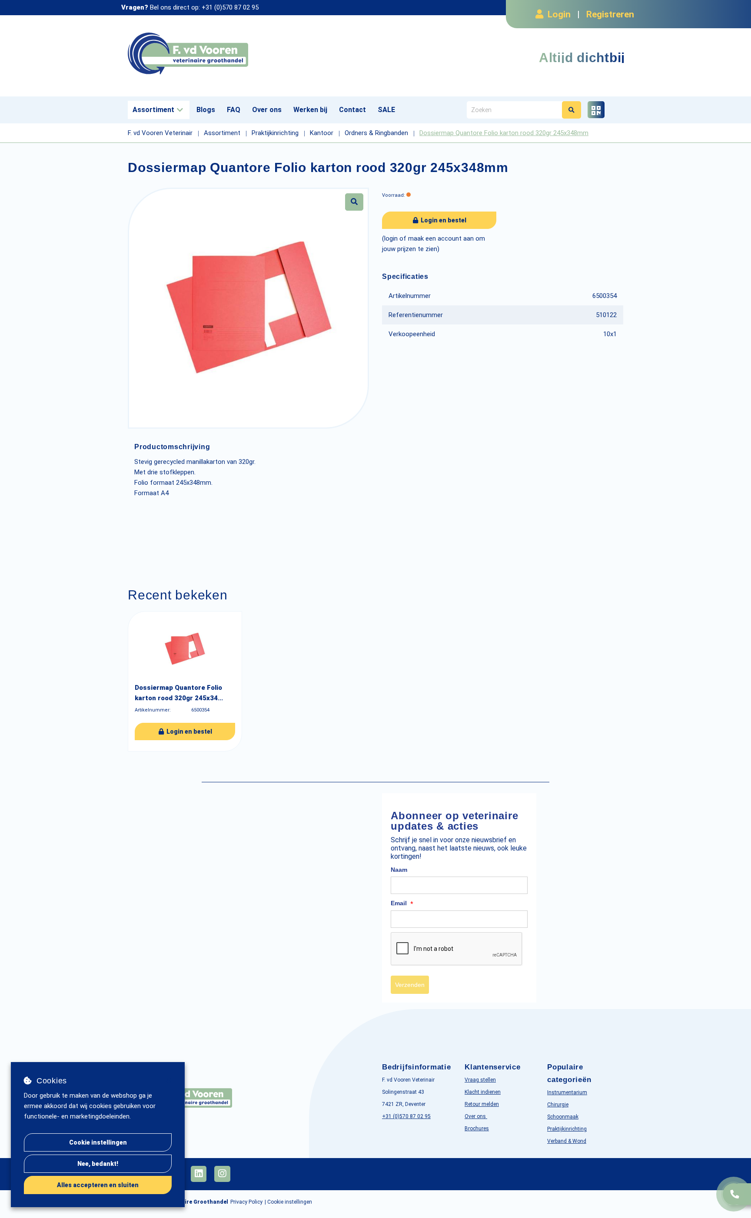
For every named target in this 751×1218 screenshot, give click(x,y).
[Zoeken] (571, 110)
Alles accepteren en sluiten (98, 1185)
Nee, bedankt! (97, 1163)
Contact (352, 110)
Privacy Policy (246, 1202)
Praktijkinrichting (567, 1129)
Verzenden (410, 984)
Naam (399, 869)
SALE (386, 110)
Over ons (267, 110)
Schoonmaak (562, 1117)
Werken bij (310, 110)
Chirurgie (557, 1105)
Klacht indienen (483, 1092)
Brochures (477, 1128)
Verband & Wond (566, 1141)
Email (402, 903)
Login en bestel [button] (442, 220)
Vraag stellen (480, 1080)
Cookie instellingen (98, 1142)
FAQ (233, 110)
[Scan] (596, 109)
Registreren (610, 14)
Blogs (205, 110)
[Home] (248, 54)
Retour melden (482, 1104)
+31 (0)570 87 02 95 (230, 7)
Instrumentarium (567, 1092)
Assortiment (153, 110)
